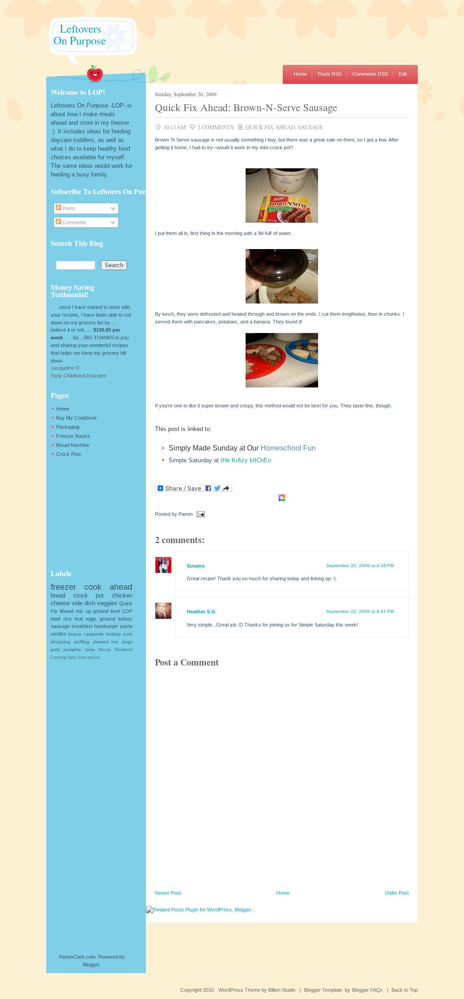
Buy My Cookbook (76, 418)
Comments (74, 222)
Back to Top (405, 990)
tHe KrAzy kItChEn (246, 460)
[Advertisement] (96, 513)
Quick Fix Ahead (270, 127)
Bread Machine (72, 445)
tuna (90, 649)
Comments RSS (370, 74)
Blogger (91, 964)
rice (67, 619)
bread (58, 595)
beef (55, 619)
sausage (310, 127)
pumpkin (72, 649)
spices (93, 657)
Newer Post (168, 893)
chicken (122, 595)
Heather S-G (201, 611)
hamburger (106, 626)
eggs (91, 619)
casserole (94, 634)
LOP (127, 611)
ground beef (106, 611)
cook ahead (108, 587)
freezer (63, 587)
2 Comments (216, 127)
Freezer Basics (73, 436)
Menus (104, 649)
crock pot (88, 595)
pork (127, 634)
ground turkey (116, 619)
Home (300, 74)
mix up (83, 611)
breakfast (82, 626)
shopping (60, 641)
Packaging (67, 427)
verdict (58, 634)
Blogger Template (323, 990)
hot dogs (121, 641)
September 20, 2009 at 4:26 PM (360, 565)
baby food (77, 657)
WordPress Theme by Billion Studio (256, 990)
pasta (126, 626)
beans (74, 634)
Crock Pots (68, 454)
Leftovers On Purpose (76, 34)
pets (55, 649)
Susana (195, 565)
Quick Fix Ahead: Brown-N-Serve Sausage (246, 107)
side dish (83, 603)
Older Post (397, 893)
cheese (60, 603)
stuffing (81, 641)
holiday (113, 634)
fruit (79, 619)
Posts (68, 208)
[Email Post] (199, 514)
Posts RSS (330, 74)
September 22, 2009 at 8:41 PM (360, 611)
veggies (107, 603)
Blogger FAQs (367, 990)
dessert (100, 641)
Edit (403, 74)
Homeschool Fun (288, 448)
